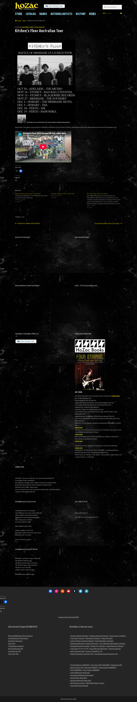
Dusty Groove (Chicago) (118, 636)
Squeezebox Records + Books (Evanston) (84, 643)
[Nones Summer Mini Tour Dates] (105, 201)
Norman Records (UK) (15, 649)
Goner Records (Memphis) (99, 649)
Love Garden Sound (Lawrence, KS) (106, 654)
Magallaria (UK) (116, 665)
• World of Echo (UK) (77, 668)
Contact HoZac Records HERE (68, 617)
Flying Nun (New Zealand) (79, 686)
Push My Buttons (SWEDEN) (80, 665)
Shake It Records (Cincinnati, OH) (82, 654)
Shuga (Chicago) (107, 638)
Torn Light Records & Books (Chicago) (112, 643)
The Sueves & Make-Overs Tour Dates (107, 223)
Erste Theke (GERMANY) (91, 670)
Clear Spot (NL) (13, 654)
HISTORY (81, 13)
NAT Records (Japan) (78, 683)
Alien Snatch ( (104, 668)
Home (19, 20)
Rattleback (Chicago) (93, 638)
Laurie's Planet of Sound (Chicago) (82, 641)
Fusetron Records (115, 649)
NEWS (92, 13)
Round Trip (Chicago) (98, 646)
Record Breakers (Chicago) (104, 641)
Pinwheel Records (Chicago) (80, 646)
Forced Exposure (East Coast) (18, 638)
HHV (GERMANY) (76, 670)
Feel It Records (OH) (77, 651)
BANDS (43, 13)
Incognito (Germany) (15, 641)
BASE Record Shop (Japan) (95, 683)
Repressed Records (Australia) (81, 680)
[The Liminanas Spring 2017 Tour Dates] (33, 198)
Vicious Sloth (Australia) (79, 678)
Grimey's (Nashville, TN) (94, 651)
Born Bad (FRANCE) (91, 668)
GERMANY (112, 668)
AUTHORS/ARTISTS (61, 13)
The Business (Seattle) (16, 646)
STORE (18, 13)
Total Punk (74, 649)
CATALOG (31, 13)
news (24, 20)
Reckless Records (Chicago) (99, 636)
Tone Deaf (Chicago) (77, 638)
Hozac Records (39, 27)
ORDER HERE (115, 396)
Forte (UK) (11, 643)
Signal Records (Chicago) (115, 646)
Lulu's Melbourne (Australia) (80, 673)
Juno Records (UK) (14, 651)
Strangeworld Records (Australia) (82, 675)
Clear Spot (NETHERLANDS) (100, 665)
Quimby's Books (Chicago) (79, 636)
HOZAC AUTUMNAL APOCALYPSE (28, 223)
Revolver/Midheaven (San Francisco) (20, 636)
